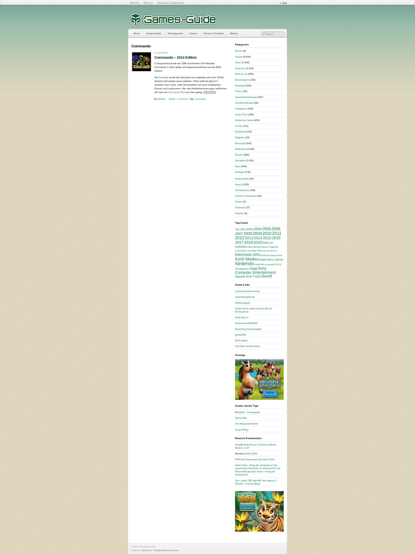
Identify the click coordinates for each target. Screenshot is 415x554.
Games (193, 33)
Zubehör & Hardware (246, 196)
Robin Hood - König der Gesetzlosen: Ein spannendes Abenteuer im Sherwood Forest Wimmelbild (257, 468)
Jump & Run (241, 114)
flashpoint (265, 255)
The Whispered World (246, 423)
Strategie (239, 172)
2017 (239, 242)
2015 (267, 238)
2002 (242, 229)
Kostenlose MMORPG (246, 323)
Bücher (234, 33)
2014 (258, 238)
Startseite (134, 2)
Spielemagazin (242, 302)
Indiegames (241, 108)
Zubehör (239, 213)
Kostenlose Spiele (244, 120)
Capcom (273, 247)
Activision (241, 246)
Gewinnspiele (153, 33)
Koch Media (246, 259)
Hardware (240, 207)
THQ (256, 276)
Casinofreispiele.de (245, 297)
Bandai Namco (260, 247)
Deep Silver (257, 250)
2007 (239, 234)
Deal (249, 251)
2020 (265, 242)
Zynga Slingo (242, 429)
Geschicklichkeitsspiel (246, 97)
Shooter (239, 154)
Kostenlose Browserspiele (248, 329)
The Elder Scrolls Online (247, 346)
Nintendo (244, 263)
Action (238, 62)
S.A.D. (278, 264)
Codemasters (241, 251)
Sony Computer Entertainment (255, 270)
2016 (276, 238)
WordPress (147, 550)
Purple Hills (259, 264)
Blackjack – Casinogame (247, 412)
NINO (238, 459)
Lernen (238, 126)
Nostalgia (163, 77)
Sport (238, 166)
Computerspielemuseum (247, 291)
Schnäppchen (175, 33)
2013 (249, 238)
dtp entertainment (270, 251)
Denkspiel (240, 85)
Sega (253, 268)
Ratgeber (240, 137)
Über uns (148, 2)
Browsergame (242, 79)
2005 (266, 229)
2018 (248, 242)
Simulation (240, 160)
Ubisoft (266, 276)
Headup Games (276, 255)
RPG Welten (241, 340)
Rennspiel (240, 143)
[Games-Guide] (173, 25)
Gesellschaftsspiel (244, 102)
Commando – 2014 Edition (175, 57)
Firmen (238, 201)
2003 (249, 229)
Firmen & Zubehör (214, 33)
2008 (247, 233)
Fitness (239, 91)
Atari (250, 247)
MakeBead (240, 444)
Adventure (240, 68)
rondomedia (269, 264)
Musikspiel (240, 131)
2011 (276, 233)
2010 (266, 233)
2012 (239, 238)
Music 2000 (251, 453)
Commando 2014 (176, 92)
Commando (200, 99)
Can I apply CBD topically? (248, 480)
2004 (258, 229)
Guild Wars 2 (241, 317)
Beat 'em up (241, 74)
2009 (257, 233)
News (137, 33)
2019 (257, 242)
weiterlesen (210, 92)
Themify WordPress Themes (166, 550)
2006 (275, 228)
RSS (284, 3)
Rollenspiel (240, 149)
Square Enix (243, 276)
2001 (237, 229)
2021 (271, 243)
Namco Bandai (275, 259)
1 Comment (182, 99)
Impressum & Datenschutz (170, 2)
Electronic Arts (247, 254)
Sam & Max (241, 418)
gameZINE (240, 334)
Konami (262, 259)
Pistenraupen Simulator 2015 (259, 459)
